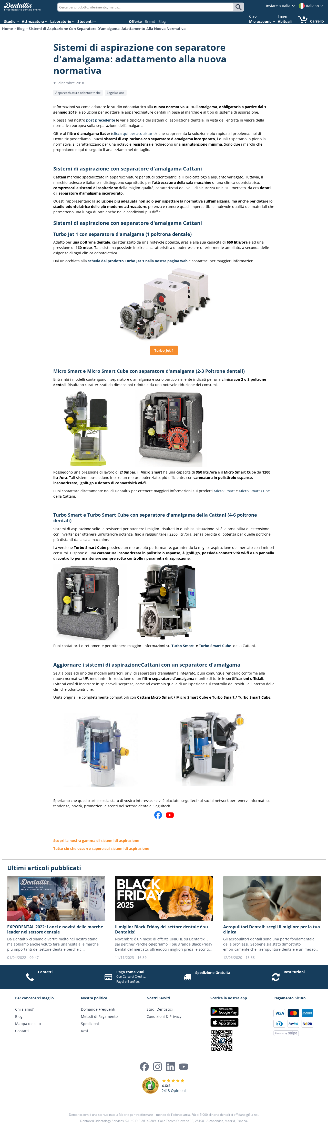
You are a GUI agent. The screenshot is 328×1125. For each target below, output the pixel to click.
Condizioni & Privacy (164, 1016)
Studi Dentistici (160, 1009)
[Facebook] (144, 1066)
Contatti (45, 971)
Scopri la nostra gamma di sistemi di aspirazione (96, 840)
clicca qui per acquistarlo (134, 133)
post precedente (101, 120)
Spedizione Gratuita (212, 972)
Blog (162, 21)
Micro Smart (224, 490)
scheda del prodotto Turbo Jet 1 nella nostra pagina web (138, 260)
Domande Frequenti (98, 1009)
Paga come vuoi (130, 971)
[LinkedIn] (170, 1066)
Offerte (135, 21)
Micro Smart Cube (254, 490)
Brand (150, 21)
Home (7, 28)
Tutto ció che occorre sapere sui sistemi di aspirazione (101, 848)
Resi (84, 1030)
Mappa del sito (28, 1023)
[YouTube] (183, 1066)
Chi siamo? (24, 1009)
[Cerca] (239, 7)
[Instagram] (157, 1066)
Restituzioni (294, 971)
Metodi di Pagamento (99, 1016)
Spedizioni (90, 1023)
